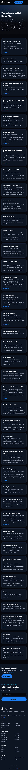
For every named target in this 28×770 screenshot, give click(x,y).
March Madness (4, 741)
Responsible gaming (19, 757)
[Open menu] (25, 2)
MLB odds (17, 733)
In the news (17, 751)
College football (18, 739)
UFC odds (17, 737)
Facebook (18, 715)
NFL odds (3, 733)
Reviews (16, 747)
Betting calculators (5, 723)
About (2, 747)
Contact (16, 759)
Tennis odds (4, 739)
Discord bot (4, 727)
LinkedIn (23, 715)
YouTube (14, 715)
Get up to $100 (18, 2)
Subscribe (14, 699)
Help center (3, 757)
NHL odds (17, 735)
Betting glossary (5, 725)
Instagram (3, 715)
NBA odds (3, 735)
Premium (16, 723)
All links (3, 717)
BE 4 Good (17, 749)
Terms (10, 767)
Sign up (17, 767)
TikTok (9, 715)
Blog (2, 751)
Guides (2, 749)
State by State (4, 759)
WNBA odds (4, 737)
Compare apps (18, 725)
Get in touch (11, 672)
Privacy (13, 767)
